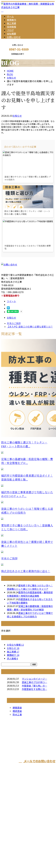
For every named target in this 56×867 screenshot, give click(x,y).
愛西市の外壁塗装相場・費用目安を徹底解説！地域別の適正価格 (30, 594)
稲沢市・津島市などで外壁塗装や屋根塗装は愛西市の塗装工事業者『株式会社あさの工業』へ (27, 814)
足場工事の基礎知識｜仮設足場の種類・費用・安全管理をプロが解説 (30, 607)
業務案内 (11, 20)
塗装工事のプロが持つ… (34, 682)
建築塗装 (17, 707)
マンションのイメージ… (34, 678)
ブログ (10, 30)
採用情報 (11, 26)
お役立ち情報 (15, 644)
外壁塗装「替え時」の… (34, 685)
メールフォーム (11, 57)
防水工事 (17, 714)
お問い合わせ (14, 37)
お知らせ (17, 115)
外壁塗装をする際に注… (34, 689)
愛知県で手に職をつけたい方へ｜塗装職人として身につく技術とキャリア (30, 587)
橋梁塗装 (17, 711)
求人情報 (12, 658)
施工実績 (11, 23)
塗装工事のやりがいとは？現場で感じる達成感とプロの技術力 (30, 614)
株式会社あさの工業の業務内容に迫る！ (25, 571)
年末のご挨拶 (9, 558)
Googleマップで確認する (15, 833)
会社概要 (11, 33)
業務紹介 (13, 655)
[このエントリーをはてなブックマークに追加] (8, 308)
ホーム (10, 16)
